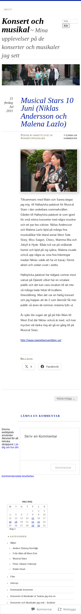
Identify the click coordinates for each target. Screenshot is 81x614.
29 (33, 525)
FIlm (12, 576)
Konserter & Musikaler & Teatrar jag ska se (33, 596)
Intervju (14, 583)
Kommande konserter (21, 589)
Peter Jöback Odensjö (24, 564)
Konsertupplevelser (33, 138)
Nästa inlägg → (66, 398)
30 (38, 525)
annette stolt (41, 135)
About (8, 9)
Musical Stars (20, 558)
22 (33, 522)
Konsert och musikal (23, 25)
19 (16, 522)
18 (10, 522)
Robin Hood (19, 569)
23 (38, 522)
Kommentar (63, 467)
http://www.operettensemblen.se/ (41, 340)
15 (33, 518)
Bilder (13, 543)
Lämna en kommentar (70, 137)
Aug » (13, 529)
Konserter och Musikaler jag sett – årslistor (32, 602)
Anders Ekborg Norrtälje (25, 548)
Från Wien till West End (25, 553)
